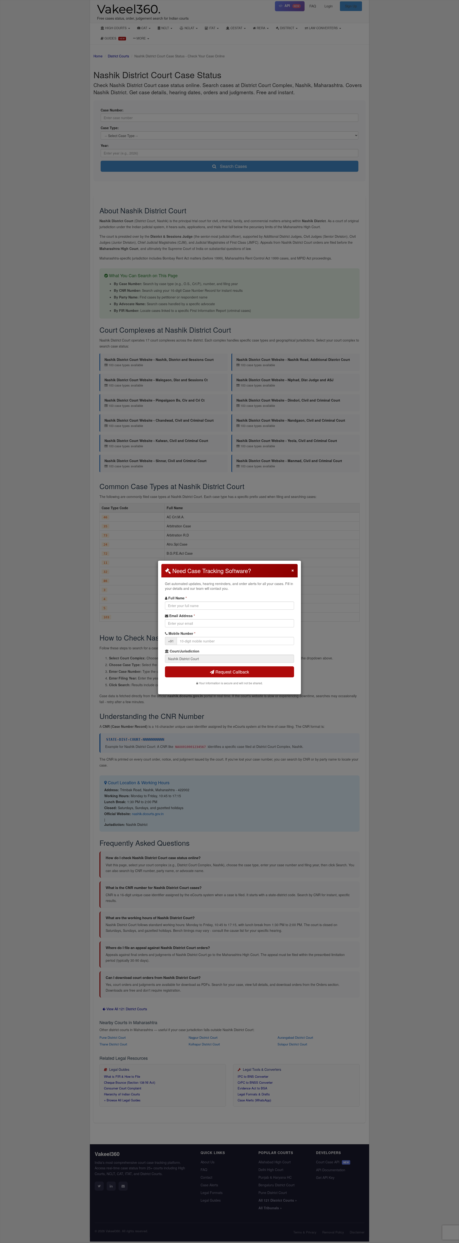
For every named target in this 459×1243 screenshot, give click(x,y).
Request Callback (231, 671)
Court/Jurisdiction (184, 651)
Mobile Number (181, 633)
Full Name (177, 598)
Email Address (181, 615)
